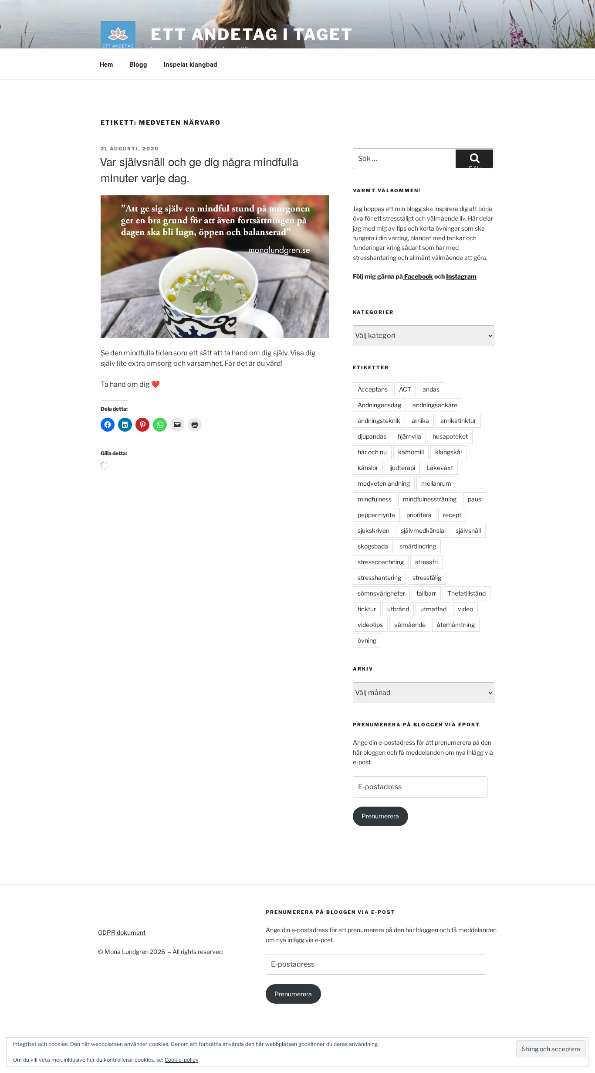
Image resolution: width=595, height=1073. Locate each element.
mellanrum (436, 483)
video (465, 609)
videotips (370, 624)
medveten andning (384, 483)
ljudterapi (402, 467)
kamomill (411, 452)
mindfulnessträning (429, 499)
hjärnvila (409, 436)
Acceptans (373, 389)
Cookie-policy (181, 1059)
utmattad (433, 609)
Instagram (461, 276)
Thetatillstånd (466, 593)
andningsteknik (379, 420)
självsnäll (468, 530)
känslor (368, 467)
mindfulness (375, 499)
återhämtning (456, 624)
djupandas (372, 436)
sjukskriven (373, 530)
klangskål (448, 452)
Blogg (138, 64)
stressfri (426, 561)
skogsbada (373, 546)
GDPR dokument (121, 932)
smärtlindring (417, 546)
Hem (106, 64)
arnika (420, 420)
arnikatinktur (458, 420)
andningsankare (434, 405)
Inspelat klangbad (190, 64)
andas (431, 389)
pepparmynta (376, 514)
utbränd (398, 609)
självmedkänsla (422, 530)
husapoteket (450, 436)
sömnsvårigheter (381, 593)
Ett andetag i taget (252, 34)
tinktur (367, 609)
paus (474, 499)
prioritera (419, 514)
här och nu (372, 452)
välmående (410, 624)
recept (452, 514)
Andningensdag (379, 405)
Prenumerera (380, 816)
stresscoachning (381, 561)
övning (367, 640)
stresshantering (379, 577)
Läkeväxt (439, 467)
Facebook (418, 276)
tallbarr (426, 593)
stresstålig (426, 577)
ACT (405, 389)
